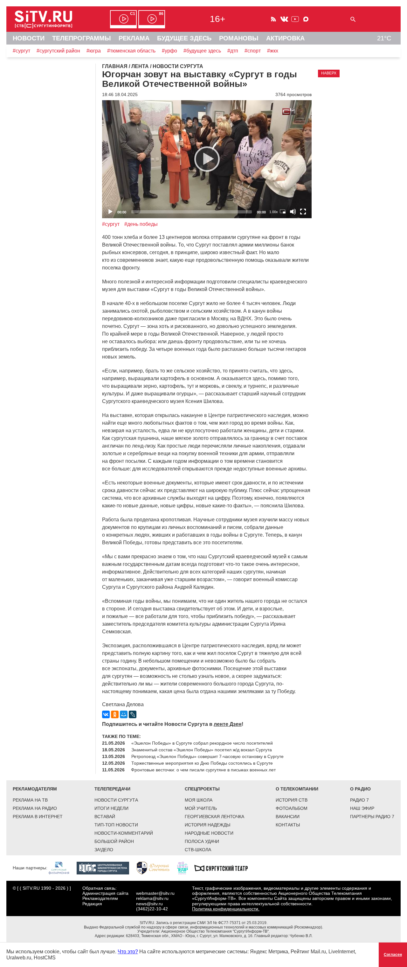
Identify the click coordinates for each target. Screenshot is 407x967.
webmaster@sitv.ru (155, 893)
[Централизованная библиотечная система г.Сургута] (106, 867)
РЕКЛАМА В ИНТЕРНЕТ (38, 816)
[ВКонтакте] (106, 714)
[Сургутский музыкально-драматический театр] (224, 867)
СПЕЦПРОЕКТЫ (202, 788)
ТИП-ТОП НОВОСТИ (116, 824)
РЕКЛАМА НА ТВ (30, 800)
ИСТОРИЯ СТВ (291, 800)
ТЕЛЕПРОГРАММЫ (81, 38)
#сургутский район (58, 50)
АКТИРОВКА (285, 38)
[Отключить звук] (293, 211)
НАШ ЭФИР (362, 808)
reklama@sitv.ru (152, 898)
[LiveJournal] (132, 714)
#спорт (253, 50)
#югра (93, 50)
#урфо (169, 50)
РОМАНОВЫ (239, 38)
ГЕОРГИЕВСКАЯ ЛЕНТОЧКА (214, 816)
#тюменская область (131, 50)
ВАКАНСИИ (288, 816)
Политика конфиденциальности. (225, 908)
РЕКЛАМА (134, 38)
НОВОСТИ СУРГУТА (116, 800)
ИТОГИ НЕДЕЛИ (111, 808)
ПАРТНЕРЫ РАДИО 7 (372, 816)
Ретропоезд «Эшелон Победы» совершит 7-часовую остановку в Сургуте (207, 756)
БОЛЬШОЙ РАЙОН (114, 841)
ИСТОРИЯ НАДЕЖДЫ (207, 824)
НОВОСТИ (29, 38)
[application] (207, 159)
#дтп (232, 50)
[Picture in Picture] (283, 211)
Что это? (128, 951)
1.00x (273, 212)
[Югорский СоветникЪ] (156, 867)
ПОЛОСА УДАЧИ (202, 841)
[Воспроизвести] (207, 159)
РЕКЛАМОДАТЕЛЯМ (35, 788)
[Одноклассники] (115, 714)
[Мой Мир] (124, 714)
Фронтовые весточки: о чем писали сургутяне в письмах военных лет (203, 769)
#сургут (21, 50)
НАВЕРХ (328, 73)
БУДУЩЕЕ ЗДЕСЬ (184, 38)
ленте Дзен (228, 724)
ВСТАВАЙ (104, 816)
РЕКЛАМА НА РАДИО (35, 808)
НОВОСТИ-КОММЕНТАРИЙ (123, 833)
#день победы (141, 224)
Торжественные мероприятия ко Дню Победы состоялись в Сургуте (202, 763)
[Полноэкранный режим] (303, 211)
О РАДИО (360, 788)
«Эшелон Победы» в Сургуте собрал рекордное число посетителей (202, 743)
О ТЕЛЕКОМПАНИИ (297, 788)
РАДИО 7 (359, 800)
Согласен (393, 954)
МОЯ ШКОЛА (198, 800)
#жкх (272, 50)
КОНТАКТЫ (288, 824)
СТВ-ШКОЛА (198, 849)
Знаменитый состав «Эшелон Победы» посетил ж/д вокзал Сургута (201, 749)
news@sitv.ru (149, 903)
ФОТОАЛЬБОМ (291, 808)
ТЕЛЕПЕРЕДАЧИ (112, 788)
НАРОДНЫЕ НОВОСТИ (209, 833)
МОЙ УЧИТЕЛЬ (201, 808)
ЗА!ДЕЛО (103, 849)
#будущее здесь (202, 50)
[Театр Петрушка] (185, 867)
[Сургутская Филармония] (62, 867)
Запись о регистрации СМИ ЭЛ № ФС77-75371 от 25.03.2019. (211, 923)
